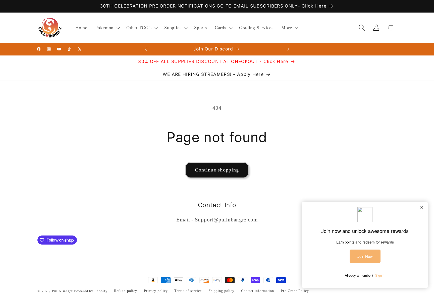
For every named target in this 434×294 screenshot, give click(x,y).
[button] (106, 27)
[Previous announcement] (145, 49)
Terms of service (188, 291)
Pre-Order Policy (295, 291)
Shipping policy (221, 291)
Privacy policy (156, 291)
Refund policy (125, 291)
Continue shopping (217, 169)
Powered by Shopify (90, 291)
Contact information (257, 291)
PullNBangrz (62, 291)
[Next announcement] (288, 49)
